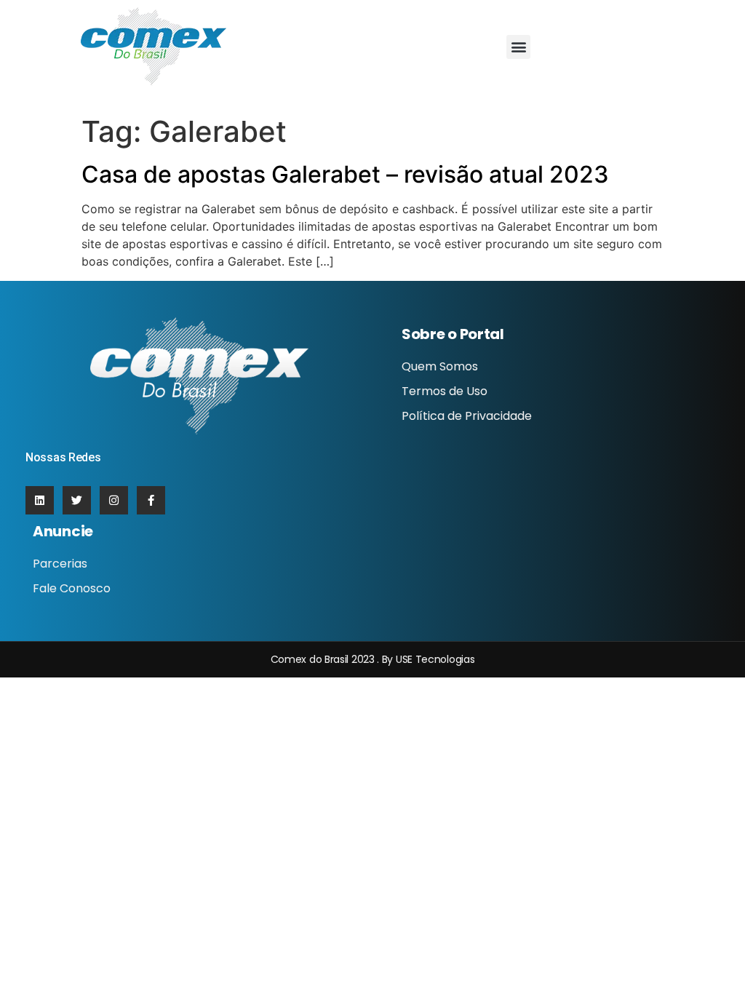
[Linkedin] (39, 500)
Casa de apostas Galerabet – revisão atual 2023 (345, 174)
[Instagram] (114, 500)
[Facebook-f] (151, 500)
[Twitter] (77, 500)
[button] (518, 47)
